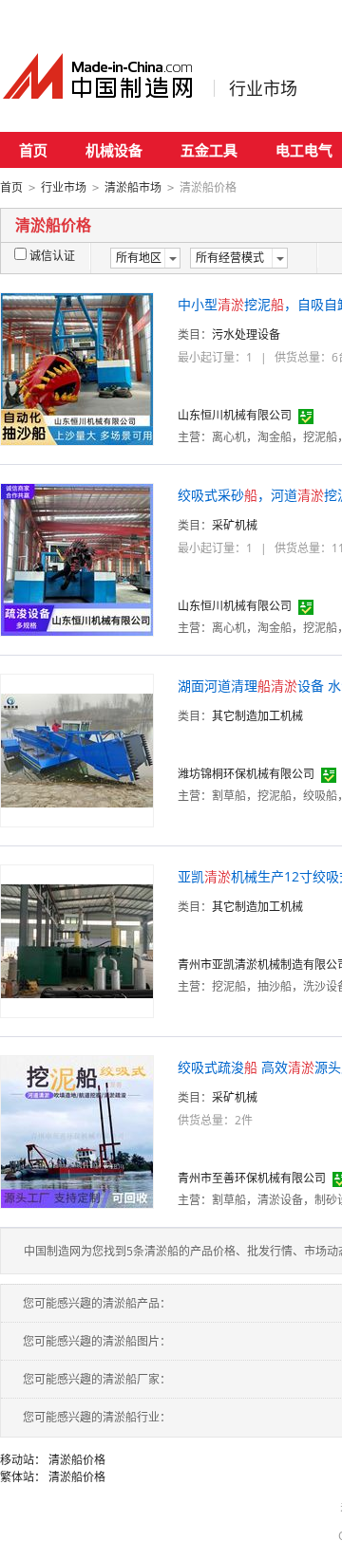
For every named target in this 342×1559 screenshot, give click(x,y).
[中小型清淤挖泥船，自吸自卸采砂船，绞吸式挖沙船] (77, 368)
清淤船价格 (76, 1460)
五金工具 (209, 149)
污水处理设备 (246, 334)
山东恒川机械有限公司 (235, 415)
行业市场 (263, 88)
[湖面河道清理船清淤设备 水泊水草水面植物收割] (77, 749)
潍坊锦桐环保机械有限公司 (246, 774)
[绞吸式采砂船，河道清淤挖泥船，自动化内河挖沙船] (77, 558)
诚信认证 (52, 256)
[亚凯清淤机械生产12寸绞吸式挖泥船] (77, 940)
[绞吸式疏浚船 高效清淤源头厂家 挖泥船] (77, 1131)
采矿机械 (234, 525)
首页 (33, 149)
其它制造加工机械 (257, 716)
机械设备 (114, 149)
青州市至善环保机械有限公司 (252, 1178)
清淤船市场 (133, 187)
